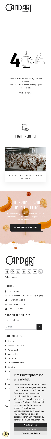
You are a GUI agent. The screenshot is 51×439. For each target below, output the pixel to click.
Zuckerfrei (12, 358)
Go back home (25, 93)
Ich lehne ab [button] (31, 429)
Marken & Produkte (16, 346)
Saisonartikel (13, 354)
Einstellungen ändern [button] (31, 433)
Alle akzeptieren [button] (30, 425)
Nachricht (11, 367)
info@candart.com (17, 304)
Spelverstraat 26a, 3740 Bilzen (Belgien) (26, 296)
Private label (13, 350)
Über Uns (11, 341)
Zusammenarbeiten (16, 363)
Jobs (10, 389)
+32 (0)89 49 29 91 (17, 300)
